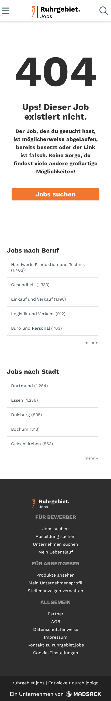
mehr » (91, 342)
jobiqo (92, 682)
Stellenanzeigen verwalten (55, 590)
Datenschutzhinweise (55, 629)
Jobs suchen (55, 194)
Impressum (55, 637)
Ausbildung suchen (55, 536)
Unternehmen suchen (55, 544)
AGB (55, 621)
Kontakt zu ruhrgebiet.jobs (55, 645)
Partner (56, 613)
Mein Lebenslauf (55, 552)
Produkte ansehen (55, 575)
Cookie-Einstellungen (55, 652)
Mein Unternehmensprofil (55, 582)
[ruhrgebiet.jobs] (55, 11)
